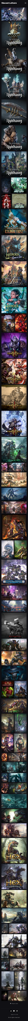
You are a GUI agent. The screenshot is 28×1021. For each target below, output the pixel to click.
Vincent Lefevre (9, 3)
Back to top (14, 1014)
